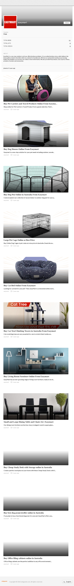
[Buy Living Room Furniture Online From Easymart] (35, 369)
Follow (67, 23)
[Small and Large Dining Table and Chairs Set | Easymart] (35, 414)
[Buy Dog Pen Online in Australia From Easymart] (35, 187)
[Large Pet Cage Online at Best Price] (35, 232)
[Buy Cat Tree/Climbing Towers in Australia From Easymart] (35, 323)
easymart (22, 22)
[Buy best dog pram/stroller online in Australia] (35, 505)
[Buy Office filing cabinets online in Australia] (35, 551)
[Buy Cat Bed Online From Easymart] (35, 278)
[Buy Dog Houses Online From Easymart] (35, 142)
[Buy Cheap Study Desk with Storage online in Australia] (35, 460)
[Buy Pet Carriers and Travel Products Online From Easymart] (35, 96)
